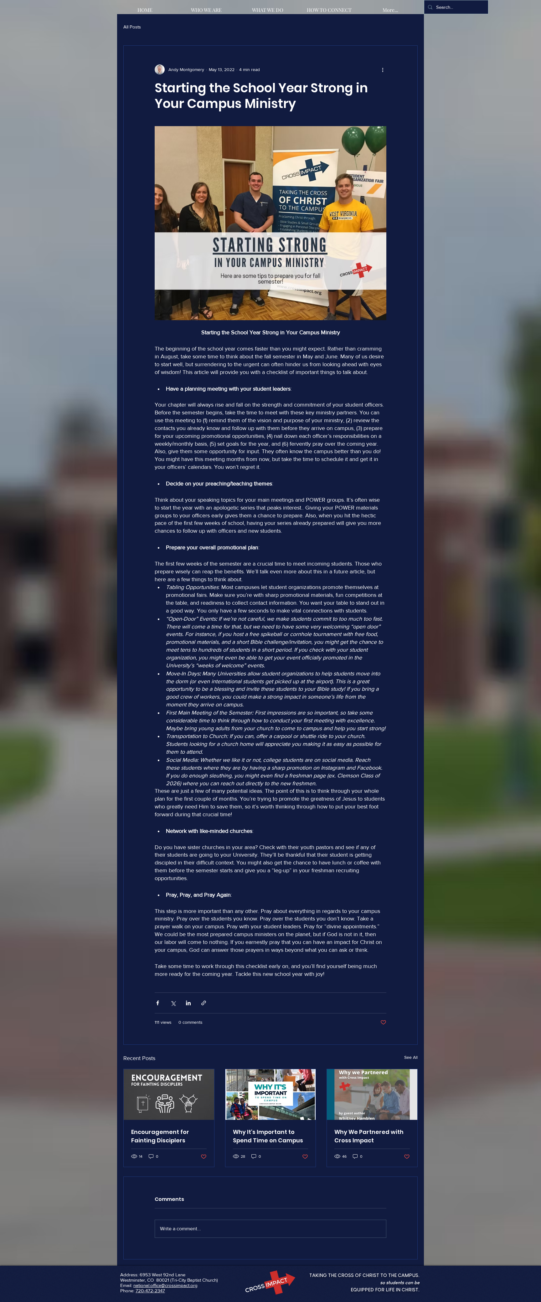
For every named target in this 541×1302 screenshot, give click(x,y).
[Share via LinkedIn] (188, 1003)
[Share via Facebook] (158, 1003)
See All (411, 1057)
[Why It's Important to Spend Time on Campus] (270, 1094)
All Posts (132, 26)
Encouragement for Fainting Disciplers (160, 1136)
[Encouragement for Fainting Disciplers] (169, 1094)
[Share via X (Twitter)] (173, 1003)
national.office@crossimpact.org (165, 1285)
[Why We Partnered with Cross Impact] (372, 1094)
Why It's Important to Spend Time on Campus (268, 1136)
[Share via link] (204, 1003)
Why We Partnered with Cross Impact (369, 1136)
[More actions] (382, 69)
